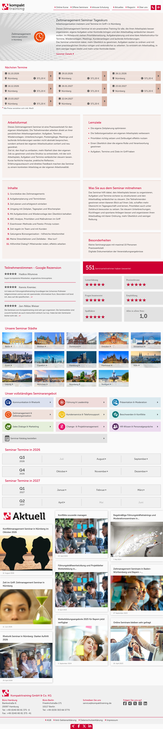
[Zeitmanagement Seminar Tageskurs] (153, 7)
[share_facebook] (79, 726)
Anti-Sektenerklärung (65, 720)
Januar (61, 489)
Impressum (112, 720)
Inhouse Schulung (100, 7)
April (61, 502)
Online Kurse (62, 7)
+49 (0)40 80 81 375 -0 (18, 710)
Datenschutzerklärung (91, 720)
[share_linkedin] (90, 726)
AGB (48, 720)
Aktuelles (119, 7)
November (101, 471)
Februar (100, 489)
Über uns (143, 7)
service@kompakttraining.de (97, 703)
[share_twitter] (84, 726)
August (101, 458)
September (140, 458)
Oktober (61, 471)
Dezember (140, 471)
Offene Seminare (80, 7)
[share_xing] (73, 726)
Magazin (131, 7)
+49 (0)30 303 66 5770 (58, 710)
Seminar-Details (64, 54)
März (140, 489)
